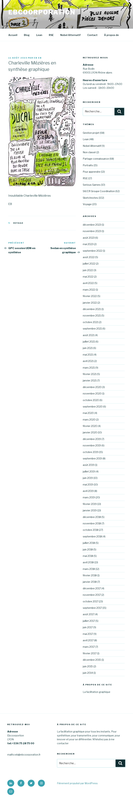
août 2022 (89, 257)
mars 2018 (89, 568)
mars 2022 (89, 289)
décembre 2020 (92, 387)
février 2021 (89, 374)
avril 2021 (88, 361)
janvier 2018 (90, 581)
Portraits (88, 165)
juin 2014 (88, 672)
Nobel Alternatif (70, 35)
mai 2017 (88, 633)
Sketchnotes (90, 197)
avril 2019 (88, 490)
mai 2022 (88, 276)
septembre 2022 (92, 250)
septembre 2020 (93, 406)
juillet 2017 (89, 620)
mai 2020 (88, 412)
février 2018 (90, 575)
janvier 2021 (89, 380)
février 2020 (90, 425)
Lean (39, 35)
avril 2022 (88, 283)
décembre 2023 (92, 224)
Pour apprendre (91, 171)
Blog (27, 35)
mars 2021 (89, 367)
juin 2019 (88, 477)
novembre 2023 (92, 231)
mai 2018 (88, 555)
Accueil (12, 35)
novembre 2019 (92, 445)
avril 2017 (88, 640)
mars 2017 (89, 646)
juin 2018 (88, 549)
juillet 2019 (89, 471)
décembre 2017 (92, 588)
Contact (92, 35)
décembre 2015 (92, 659)
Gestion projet (91, 132)
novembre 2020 (92, 393)
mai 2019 (88, 484)
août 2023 (89, 237)
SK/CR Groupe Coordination (99, 191)
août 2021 (88, 335)
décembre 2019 (92, 439)
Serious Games (91, 184)
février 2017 (89, 653)
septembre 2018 (92, 536)
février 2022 (90, 296)
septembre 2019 (92, 458)
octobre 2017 (90, 601)
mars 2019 (89, 497)
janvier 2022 (90, 302)
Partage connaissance (96, 158)
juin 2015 (88, 666)
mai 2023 (88, 244)
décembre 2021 (92, 309)
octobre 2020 (91, 400)
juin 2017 (88, 627)
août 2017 (88, 614)
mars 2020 (89, 419)
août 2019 (88, 464)
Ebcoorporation (42, 12)
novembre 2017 (92, 594)
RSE (51, 35)
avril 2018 (88, 562)
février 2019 (90, 503)
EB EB (38, 58)
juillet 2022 (89, 263)
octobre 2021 (90, 322)
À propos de (111, 35)
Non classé (89, 152)
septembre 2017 (92, 607)
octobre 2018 (90, 529)
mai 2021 (88, 354)
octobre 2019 (90, 452)
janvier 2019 (90, 510)
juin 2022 (88, 270)
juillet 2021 (89, 341)
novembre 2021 (92, 315)
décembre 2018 (92, 517)
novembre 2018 (92, 523)
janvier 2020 (90, 432)
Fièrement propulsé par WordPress (77, 783)
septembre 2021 (92, 328)
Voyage (18, 223)
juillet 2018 (89, 542)
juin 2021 (88, 348)
